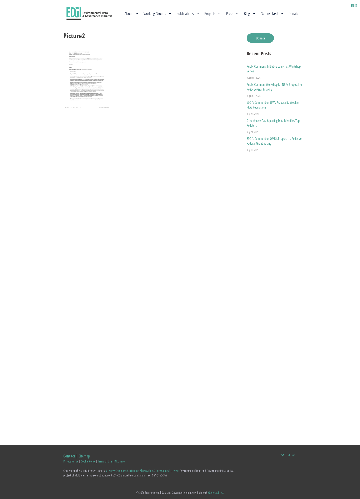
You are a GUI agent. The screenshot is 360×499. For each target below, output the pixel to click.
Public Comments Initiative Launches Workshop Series (274, 68)
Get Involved (269, 13)
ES (355, 5)
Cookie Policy (88, 461)
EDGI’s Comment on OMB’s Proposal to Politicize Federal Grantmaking (274, 141)
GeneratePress (216, 492)
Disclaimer (120, 461)
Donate (294, 13)
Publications (185, 13)
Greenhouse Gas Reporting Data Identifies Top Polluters (273, 123)
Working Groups (155, 13)
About (129, 13)
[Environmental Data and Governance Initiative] (89, 13)
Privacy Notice (70, 461)
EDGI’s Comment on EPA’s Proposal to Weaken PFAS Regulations (273, 105)
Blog (247, 13)
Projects (209, 13)
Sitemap (84, 456)
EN (352, 5)
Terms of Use (105, 461)
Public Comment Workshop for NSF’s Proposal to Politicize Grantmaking (274, 87)
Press (229, 13)
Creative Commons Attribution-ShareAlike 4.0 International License (142, 471)
